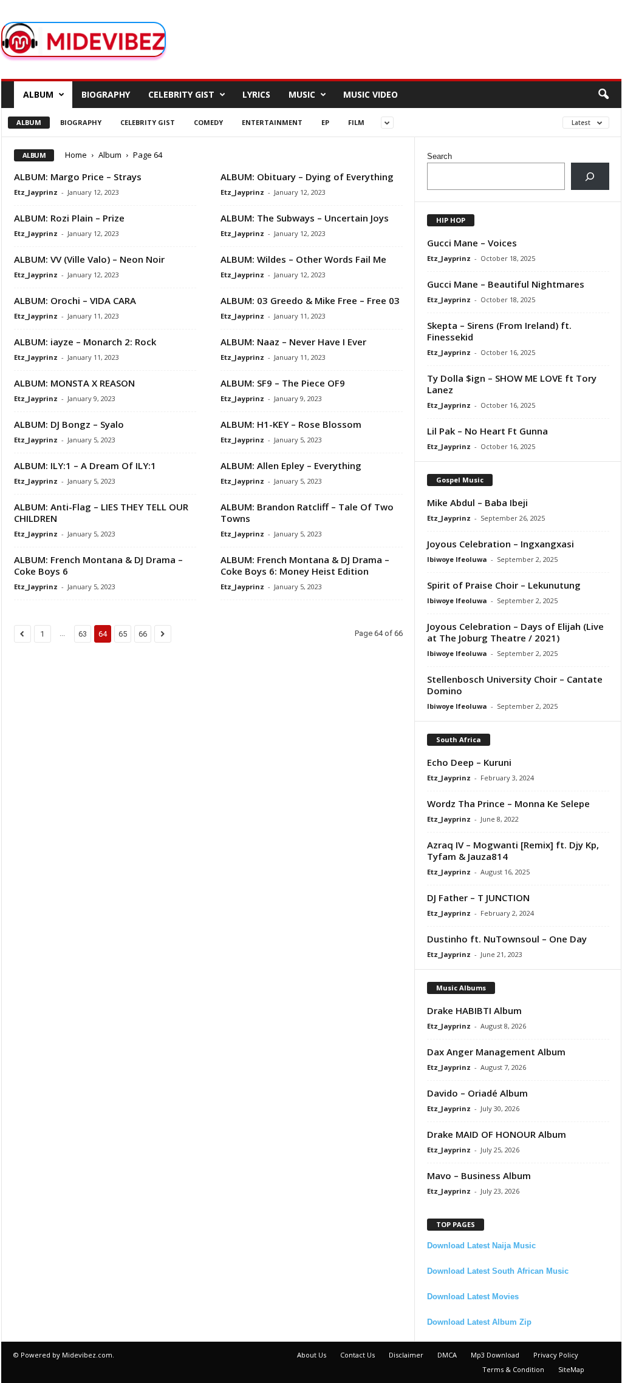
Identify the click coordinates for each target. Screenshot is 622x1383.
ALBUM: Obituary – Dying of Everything (307, 177)
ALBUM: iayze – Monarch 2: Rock (85, 342)
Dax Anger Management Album (496, 1052)
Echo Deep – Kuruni (469, 762)
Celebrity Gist (181, 94)
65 (122, 633)
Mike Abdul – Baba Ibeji (477, 502)
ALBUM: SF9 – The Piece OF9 (282, 383)
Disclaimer (406, 1354)
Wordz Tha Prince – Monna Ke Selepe (508, 803)
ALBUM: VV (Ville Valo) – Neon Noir (89, 259)
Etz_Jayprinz (36, 192)
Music (302, 94)
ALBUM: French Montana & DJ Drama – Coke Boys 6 (98, 565)
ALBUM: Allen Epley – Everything (290, 465)
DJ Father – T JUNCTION (478, 897)
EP (325, 122)
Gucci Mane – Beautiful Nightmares (505, 284)
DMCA (447, 1354)
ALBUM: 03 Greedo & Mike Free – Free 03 (310, 300)
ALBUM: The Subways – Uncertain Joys (304, 218)
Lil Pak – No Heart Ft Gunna (487, 431)
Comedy (208, 122)
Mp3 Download (495, 1354)
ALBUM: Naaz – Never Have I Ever (293, 342)
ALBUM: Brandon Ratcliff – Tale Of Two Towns (307, 512)
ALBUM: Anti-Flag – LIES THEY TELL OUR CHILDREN (101, 512)
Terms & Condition (513, 1369)
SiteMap (571, 1369)
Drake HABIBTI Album (474, 1010)
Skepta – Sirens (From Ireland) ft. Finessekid (499, 331)
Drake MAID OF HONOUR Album (496, 1134)
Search (439, 156)
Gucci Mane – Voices (472, 243)
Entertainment (272, 122)
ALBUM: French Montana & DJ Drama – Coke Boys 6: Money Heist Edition (304, 565)
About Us (311, 1354)
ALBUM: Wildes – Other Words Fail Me (303, 259)
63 (82, 633)
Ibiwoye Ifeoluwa (457, 559)
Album (38, 94)
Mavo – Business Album (479, 1175)
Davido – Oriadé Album (477, 1093)
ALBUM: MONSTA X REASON (74, 383)
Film (356, 122)
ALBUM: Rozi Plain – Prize (69, 218)
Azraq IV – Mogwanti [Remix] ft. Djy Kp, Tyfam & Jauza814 (513, 850)
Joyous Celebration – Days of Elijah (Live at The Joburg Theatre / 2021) (515, 632)
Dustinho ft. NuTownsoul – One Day (507, 939)
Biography (105, 94)
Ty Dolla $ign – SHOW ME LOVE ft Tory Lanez (511, 384)
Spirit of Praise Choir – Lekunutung (504, 585)
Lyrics (256, 94)
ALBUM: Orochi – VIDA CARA (75, 300)
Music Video (370, 94)
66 (142, 633)
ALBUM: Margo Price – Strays (78, 177)
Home (76, 154)
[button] (603, 94)
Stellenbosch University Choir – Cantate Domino (515, 685)
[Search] (590, 176)
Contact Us (357, 1354)
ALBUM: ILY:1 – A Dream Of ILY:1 (85, 465)
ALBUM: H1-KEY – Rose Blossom (290, 424)
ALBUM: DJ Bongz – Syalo (69, 424)
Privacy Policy (555, 1354)
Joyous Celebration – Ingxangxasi (500, 544)
